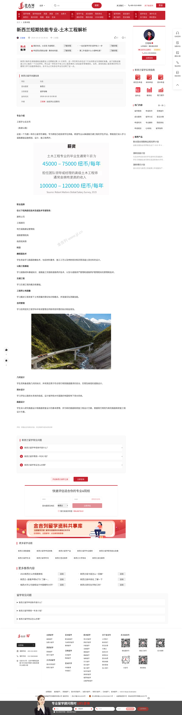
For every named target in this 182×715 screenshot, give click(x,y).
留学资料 (117, 14)
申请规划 (137, 128)
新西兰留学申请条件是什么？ (31, 602)
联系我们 (105, 642)
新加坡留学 (68, 639)
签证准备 (126, 17)
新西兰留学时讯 (43, 558)
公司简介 (105, 639)
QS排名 (149, 128)
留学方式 (149, 117)
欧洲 (47, 17)
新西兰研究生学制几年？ (91, 585)
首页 (18, 22)
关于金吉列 (148, 6)
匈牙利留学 (87, 671)
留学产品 (80, 14)
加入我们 (105, 668)
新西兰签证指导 (61, 558)
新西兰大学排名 (80, 558)
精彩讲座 (89, 17)
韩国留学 (68, 658)
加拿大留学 (50, 642)
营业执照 (105, 658)
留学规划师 (37, 14)
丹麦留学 (87, 646)
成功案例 (89, 14)
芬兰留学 (87, 662)
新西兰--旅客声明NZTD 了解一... (34, 579)
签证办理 (160, 117)
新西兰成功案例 (98, 558)
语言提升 (126, 14)
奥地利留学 (87, 674)
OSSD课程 (99, 17)
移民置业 (152, 17)
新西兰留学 (50, 667)
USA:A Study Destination (128, 692)
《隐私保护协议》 (78, 511)
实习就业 (143, 17)
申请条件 (149, 111)
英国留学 (49, 652)
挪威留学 (87, 655)
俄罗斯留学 (87, 678)
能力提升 (117, 17)
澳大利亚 (34, 17)
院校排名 (98, 14)
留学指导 (159, 128)
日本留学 (68, 655)
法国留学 (87, 649)
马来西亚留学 (69, 642)
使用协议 (105, 655)
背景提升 (160, 111)
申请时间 (137, 123)
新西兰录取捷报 (24, 551)
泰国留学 (68, 646)
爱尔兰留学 (50, 655)
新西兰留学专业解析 (85, 551)
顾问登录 (105, 665)
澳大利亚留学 (50, 664)
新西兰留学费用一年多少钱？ (31, 611)
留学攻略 (26, 14)
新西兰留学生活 (24, 558)
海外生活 (152, 14)
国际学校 (80, 17)
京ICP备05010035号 (79, 696)
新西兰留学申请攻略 (44, 551)
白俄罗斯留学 (88, 681)
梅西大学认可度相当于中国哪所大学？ (37, 585)
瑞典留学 (87, 658)
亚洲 (53, 17)
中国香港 (68, 667)
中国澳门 (68, 671)
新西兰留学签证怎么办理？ (30, 619)
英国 (45, 14)
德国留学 (87, 652)
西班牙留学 (87, 642)
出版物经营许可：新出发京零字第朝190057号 (131, 696)
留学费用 (137, 111)
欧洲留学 (114, 692)
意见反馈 (105, 646)
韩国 (42, 17)
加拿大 (63, 14)
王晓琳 (22, 38)
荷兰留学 (87, 665)
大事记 (104, 649)
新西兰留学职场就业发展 (108, 551)
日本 (57, 14)
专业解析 (149, 123)
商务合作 (105, 652)
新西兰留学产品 (65, 551)
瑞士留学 (87, 668)
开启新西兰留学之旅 (60, 479)
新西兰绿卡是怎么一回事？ (92, 574)
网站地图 (105, 662)
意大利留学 (87, 639)
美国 (51, 14)
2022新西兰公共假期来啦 (31, 574)
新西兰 (25, 17)
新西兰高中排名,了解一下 (91, 579)
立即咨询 (80, 479)
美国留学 (49, 639)
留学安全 (143, 14)
